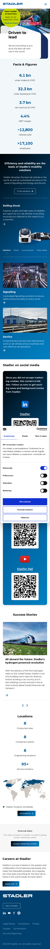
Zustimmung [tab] (9, 436)
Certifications (19, 928)
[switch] (43, 476)
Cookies (6, 928)
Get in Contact (11, 906)
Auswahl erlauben (25, 510)
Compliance (23, 924)
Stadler (25, 414)
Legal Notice (9, 924)
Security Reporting (12, 933)
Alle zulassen (25, 502)
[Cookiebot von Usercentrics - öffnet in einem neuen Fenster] (36, 429)
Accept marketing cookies (25, 844)
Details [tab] (25, 436)
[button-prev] (23, 705)
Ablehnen (25, 518)
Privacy (35, 924)
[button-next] (27, 705)
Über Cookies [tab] (41, 436)
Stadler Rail (25, 569)
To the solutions (23, 191)
